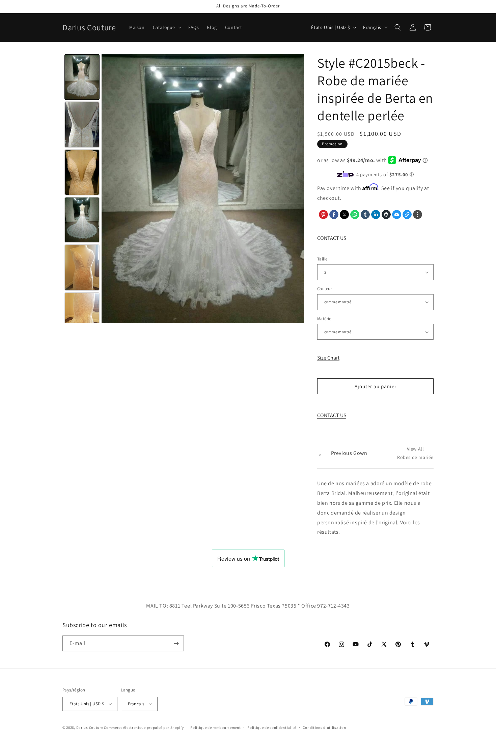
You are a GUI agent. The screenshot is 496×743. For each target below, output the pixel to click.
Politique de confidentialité (271, 727)
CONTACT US (331, 238)
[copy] (407, 214)
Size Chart (328, 357)
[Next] (294, 188)
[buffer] (386, 214)
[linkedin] (375, 214)
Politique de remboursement (215, 727)
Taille (322, 259)
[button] (166, 27)
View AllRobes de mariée (415, 453)
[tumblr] (365, 214)
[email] (396, 214)
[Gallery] (183, 188)
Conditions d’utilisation (324, 727)
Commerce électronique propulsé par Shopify (144, 727)
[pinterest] (323, 214)
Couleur (324, 288)
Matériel (324, 318)
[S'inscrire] (176, 643)
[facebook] (333, 214)
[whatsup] (354, 214)
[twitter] (344, 214)
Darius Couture (89, 727)
